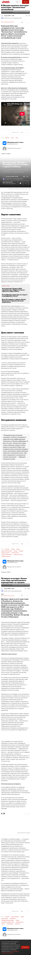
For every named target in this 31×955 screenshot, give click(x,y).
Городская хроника (6, 556)
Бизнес (3, 924)
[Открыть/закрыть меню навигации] (17, 2)
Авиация (21, 551)
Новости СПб (15, 553)
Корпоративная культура (8, 920)
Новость (7, 138)
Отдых (13, 549)
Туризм (18, 549)
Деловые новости (6, 553)
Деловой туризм (15, 916)
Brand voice (17, 924)
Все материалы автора (7, 22)
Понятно (25, 947)
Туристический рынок (7, 551)
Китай (15, 551)
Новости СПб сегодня (7, 554)
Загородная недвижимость (8, 922)
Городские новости (18, 554)
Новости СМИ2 (5, 153)
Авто (12, 138)
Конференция (10, 924)
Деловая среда (5, 918)
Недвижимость (20, 922)
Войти (26, 2)
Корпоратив (13, 918)
